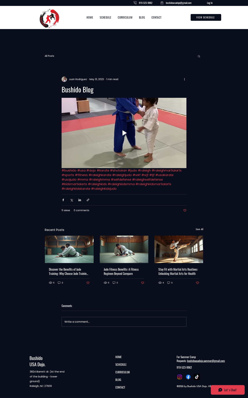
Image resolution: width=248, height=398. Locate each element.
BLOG (118, 380)
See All (199, 229)
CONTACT (120, 387)
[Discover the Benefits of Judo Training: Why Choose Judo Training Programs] (69, 249)
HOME (118, 357)
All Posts (49, 56)
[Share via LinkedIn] (79, 200)
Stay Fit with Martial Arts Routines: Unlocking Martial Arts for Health (178, 271)
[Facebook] (188, 377)
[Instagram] (180, 377)
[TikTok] (197, 377)
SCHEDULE (121, 365)
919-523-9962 (184, 367)
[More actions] (184, 79)
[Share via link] (88, 200)
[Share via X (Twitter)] (71, 200)
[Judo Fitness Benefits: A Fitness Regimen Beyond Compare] (124, 249)
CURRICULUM (122, 372)
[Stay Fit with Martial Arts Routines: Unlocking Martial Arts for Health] (178, 249)
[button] (199, 56)
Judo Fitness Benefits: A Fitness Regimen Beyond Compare (121, 271)
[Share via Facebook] (63, 200)
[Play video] (124, 133)
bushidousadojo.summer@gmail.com (206, 361)
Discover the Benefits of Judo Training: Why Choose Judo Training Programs (68, 271)
